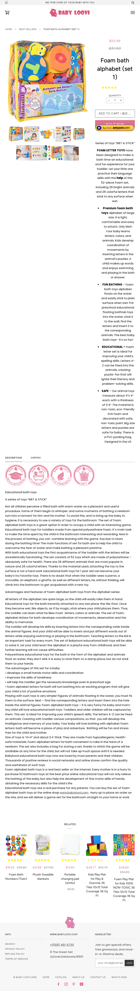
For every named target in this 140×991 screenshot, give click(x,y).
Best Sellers (28, 29)
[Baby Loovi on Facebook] (58, 985)
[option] (47, 81)
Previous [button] (11, 81)
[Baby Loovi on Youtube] (81, 985)
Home (8, 29)
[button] (109, 87)
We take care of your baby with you (70, 2)
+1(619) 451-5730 (62, 945)
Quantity (115, 95)
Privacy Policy (15, 949)
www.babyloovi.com (74, 793)
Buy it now (115, 124)
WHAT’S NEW (119, 977)
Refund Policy (15, 954)
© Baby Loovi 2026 (25, 977)
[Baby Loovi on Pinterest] (74, 985)
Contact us (98, 977)
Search (10, 944)
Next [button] (84, 81)
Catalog (60, 977)
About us (78, 977)
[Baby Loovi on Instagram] (66, 985)
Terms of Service (16, 959)
